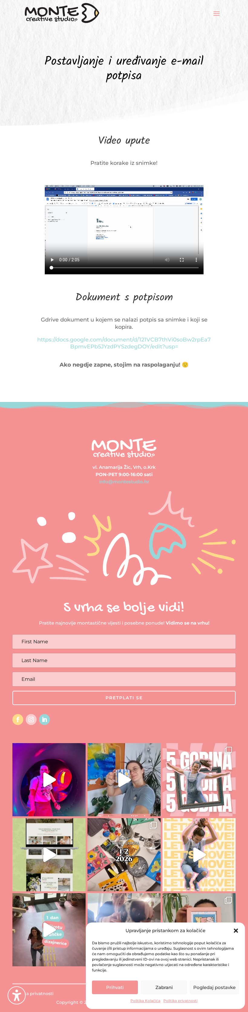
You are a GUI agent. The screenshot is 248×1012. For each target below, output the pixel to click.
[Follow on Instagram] (31, 719)
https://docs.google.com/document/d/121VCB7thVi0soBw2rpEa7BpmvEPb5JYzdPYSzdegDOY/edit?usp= (124, 343)
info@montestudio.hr (124, 482)
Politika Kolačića (145, 1000)
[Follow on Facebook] (17, 719)
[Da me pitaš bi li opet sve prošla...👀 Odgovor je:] (124, 779)
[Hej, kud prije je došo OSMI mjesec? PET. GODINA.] (199, 779)
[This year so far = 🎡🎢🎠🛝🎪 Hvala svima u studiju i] (124, 854)
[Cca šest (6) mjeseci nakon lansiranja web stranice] (49, 854)
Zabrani (164, 987)
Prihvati (115, 987)
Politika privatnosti (180, 1000)
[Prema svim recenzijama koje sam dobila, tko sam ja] (199, 854)
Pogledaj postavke (214, 987)
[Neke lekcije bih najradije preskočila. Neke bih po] (49, 779)
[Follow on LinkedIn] (44, 719)
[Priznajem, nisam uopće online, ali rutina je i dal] (49, 929)
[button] (17, 995)
